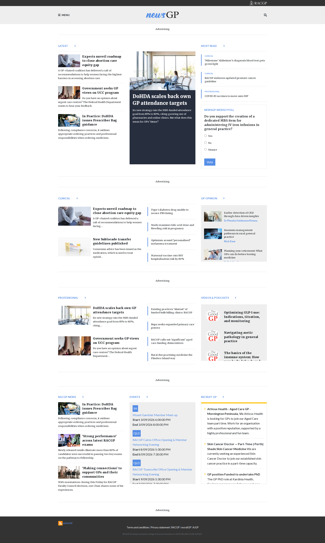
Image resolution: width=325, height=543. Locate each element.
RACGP (175, 527)
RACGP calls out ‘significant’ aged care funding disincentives (171, 341)
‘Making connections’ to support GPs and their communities (102, 472)
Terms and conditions (138, 527)
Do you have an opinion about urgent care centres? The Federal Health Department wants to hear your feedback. (89, 102)
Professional (68, 297)
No (209, 142)
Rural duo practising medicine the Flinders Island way (171, 356)
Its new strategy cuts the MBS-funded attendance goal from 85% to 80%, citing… (115, 321)
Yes (210, 135)
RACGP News (67, 396)
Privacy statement (160, 527)
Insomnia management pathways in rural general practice (239, 233)
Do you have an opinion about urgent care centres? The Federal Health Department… (115, 352)
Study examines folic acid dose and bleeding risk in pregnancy (172, 226)
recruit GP (209, 396)
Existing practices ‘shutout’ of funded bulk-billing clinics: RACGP (171, 311)
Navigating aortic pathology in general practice (241, 337)
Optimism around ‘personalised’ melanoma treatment (171, 242)
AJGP (195, 527)
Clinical (64, 198)
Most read (209, 45)
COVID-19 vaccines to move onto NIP (226, 95)
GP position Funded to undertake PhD (233, 474)
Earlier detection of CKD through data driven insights (241, 214)
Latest (63, 45)
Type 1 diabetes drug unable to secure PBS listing (169, 211)
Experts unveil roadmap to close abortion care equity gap (101, 61)
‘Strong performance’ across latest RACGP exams (99, 440)
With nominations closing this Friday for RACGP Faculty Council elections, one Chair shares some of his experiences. (90, 486)
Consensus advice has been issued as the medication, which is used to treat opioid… (117, 253)
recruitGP (186, 527)
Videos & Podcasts (215, 297)
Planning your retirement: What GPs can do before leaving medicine (243, 254)
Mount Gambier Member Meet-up (155, 415)
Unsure (212, 149)
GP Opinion (209, 198)
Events (135, 396)
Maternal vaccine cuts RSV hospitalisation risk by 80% (167, 257)
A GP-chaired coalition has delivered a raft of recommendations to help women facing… (117, 222)
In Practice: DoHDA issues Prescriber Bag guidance (99, 120)
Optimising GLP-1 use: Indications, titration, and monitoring (242, 317)
